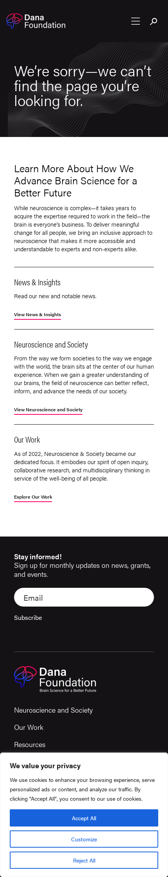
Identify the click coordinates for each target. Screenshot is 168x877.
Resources (29, 744)
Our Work (28, 727)
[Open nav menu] (135, 21)
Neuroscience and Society (53, 710)
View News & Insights (37, 315)
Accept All (84, 818)
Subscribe (28, 617)
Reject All (84, 860)
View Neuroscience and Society (48, 410)
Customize (84, 839)
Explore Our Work (33, 497)
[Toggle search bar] (154, 22)
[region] (84, 815)
